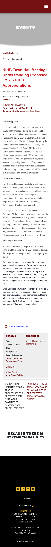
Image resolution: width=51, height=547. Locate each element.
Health (8, 358)
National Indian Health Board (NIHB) (35, 342)
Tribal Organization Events (15, 359)
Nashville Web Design (23, 541)
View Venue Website (14, 375)
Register (6, 99)
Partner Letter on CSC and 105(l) (18, 107)
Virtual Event (11, 372)
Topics (15, 358)
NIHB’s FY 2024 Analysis (14, 104)
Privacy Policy (25, 506)
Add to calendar (16, 326)
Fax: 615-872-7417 (25, 522)
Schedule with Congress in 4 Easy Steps (21, 111)
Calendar (27, 499)
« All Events (10, 52)
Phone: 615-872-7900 (25, 519)
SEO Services (31, 541)
